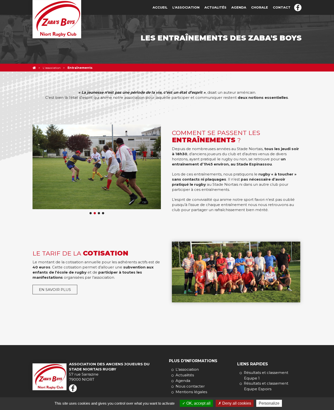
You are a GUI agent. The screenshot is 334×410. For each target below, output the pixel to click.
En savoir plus (55, 289)
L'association (186, 7)
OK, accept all (198, 403)
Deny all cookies (236, 403)
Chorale (259, 7)
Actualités (215, 7)
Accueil (160, 7)
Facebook (297, 7)
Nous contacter (190, 386)
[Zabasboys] (34, 67)
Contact (281, 7)
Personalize (269, 403)
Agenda (238, 7)
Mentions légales (191, 392)
